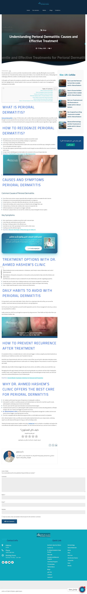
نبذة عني (49, 572)
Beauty (69, 566)
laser (69, 563)
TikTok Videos (51, 567)
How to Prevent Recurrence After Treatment (43, 99)
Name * (3, 495)
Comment (4, 476)
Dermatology (71, 545)
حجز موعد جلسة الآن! (33, 248)
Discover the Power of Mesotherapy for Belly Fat (22, 230)
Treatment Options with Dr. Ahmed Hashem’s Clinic (41, 96)
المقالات (49, 575)
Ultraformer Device (73, 558)
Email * (3, 502)
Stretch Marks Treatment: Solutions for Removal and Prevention (25, 378)
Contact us (57, 10)
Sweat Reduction (72, 548)
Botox (69, 550)
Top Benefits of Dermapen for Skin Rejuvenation (22, 154)
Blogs (51, 10)
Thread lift (70, 560)
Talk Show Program (52, 562)
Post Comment (10, 521)
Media (44, 10)
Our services (35, 10)
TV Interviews (51, 564)
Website (4, 509)
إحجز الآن (70, 144)
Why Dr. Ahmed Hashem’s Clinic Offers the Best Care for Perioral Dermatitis (36, 101)
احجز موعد (50, 577)
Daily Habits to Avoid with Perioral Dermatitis (43, 97)
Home (28, 10)
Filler (69, 553)
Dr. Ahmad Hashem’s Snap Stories (54, 551)
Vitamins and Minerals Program (53, 558)
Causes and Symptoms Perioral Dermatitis (43, 94)
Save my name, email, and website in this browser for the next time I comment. (22, 517)
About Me (49, 555)
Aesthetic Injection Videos (54, 545)
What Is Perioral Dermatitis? (46, 90)
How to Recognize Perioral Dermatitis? (44, 92)
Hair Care (70, 555)
